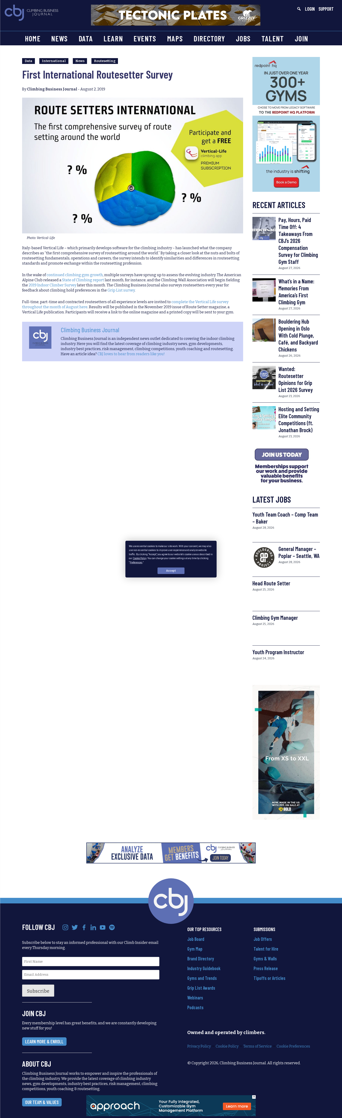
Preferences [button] (136, 562)
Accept (171, 570)
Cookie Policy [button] (139, 558)
